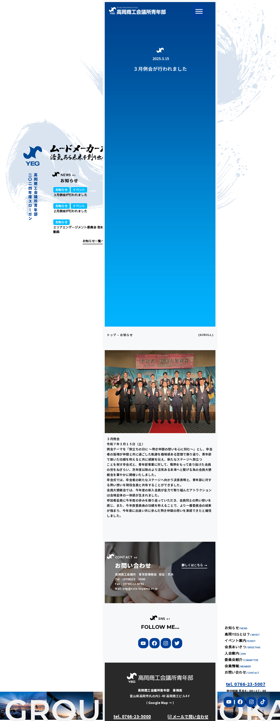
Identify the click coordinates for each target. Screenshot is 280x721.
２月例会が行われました (70, 211)
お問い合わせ (242, 672)
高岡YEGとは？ (242, 634)
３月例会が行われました (70, 195)
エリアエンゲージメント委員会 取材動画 (78, 229)
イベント (79, 190)
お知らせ (61, 190)
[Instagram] (166, 643)
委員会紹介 (241, 659)
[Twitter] (177, 643)
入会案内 (235, 653)
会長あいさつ (243, 646)
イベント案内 (240, 640)
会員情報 (238, 665)
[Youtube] (229, 702)
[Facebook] (154, 643)
